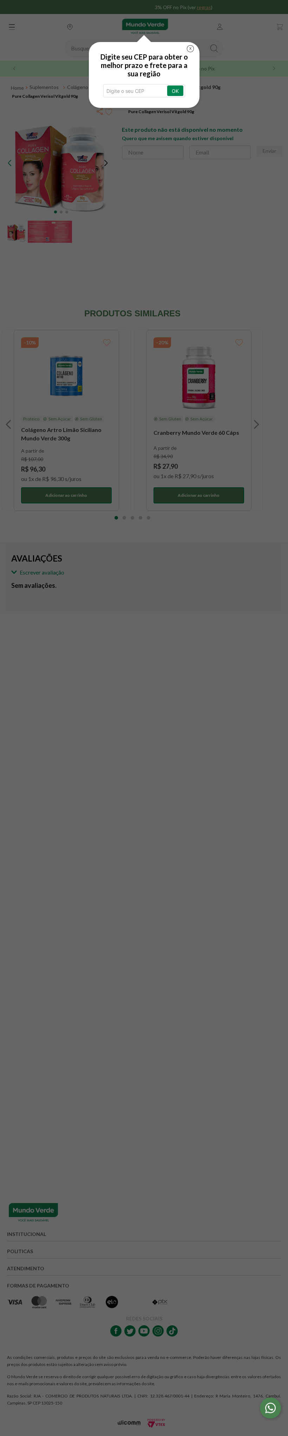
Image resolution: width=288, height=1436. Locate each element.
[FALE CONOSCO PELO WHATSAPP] (270, 1407)
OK (175, 91)
